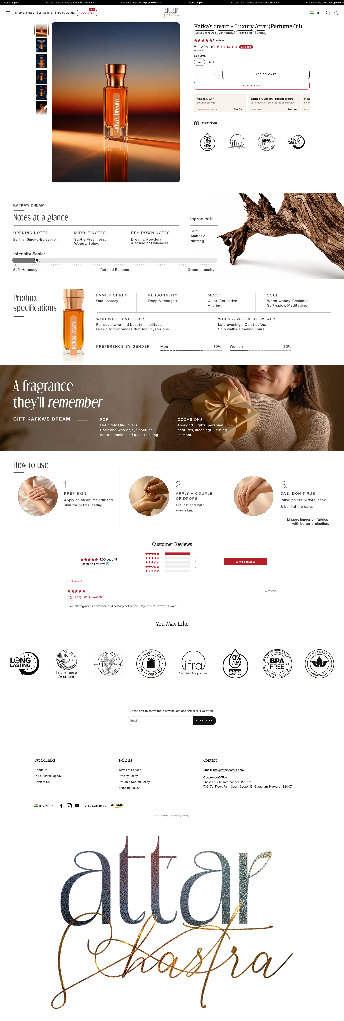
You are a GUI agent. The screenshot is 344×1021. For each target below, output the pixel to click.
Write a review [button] (245, 561)
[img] (76, 591)
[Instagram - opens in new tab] (69, 805)
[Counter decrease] (197, 74)
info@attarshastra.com (228, 770)
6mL (211, 62)
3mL (199, 62)
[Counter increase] (216, 74)
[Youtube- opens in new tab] (77, 805)
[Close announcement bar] (340, 2)
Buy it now (251, 85)
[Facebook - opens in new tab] (61, 805)
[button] (8, 13)
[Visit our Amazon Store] (118, 806)
